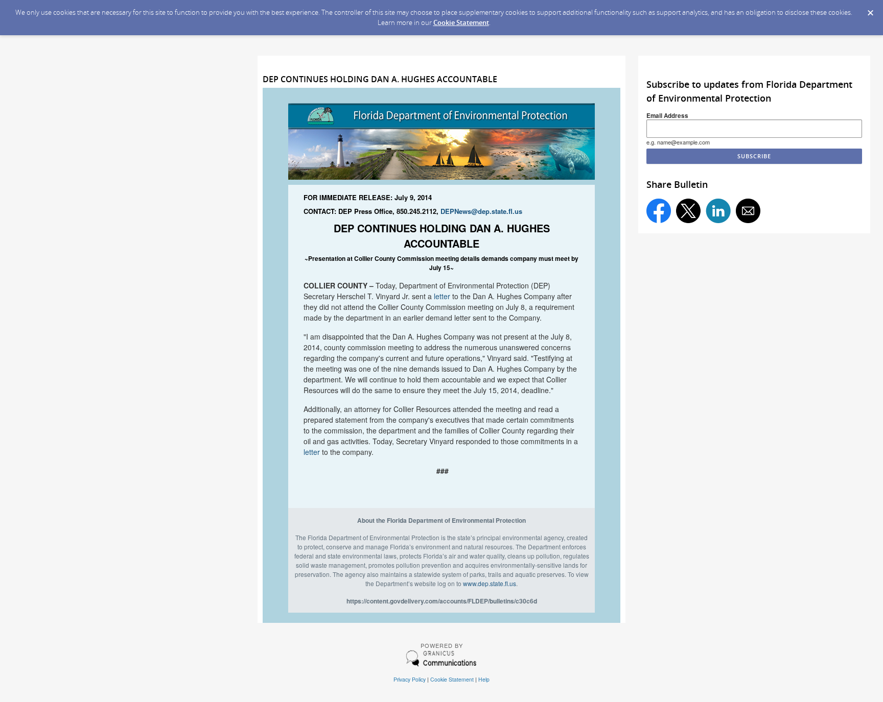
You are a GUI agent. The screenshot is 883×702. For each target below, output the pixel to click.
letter (442, 296)
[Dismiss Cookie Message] (870, 9)
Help (484, 679)
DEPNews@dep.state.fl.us (481, 211)
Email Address (667, 115)
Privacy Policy (409, 679)
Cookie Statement (461, 22)
